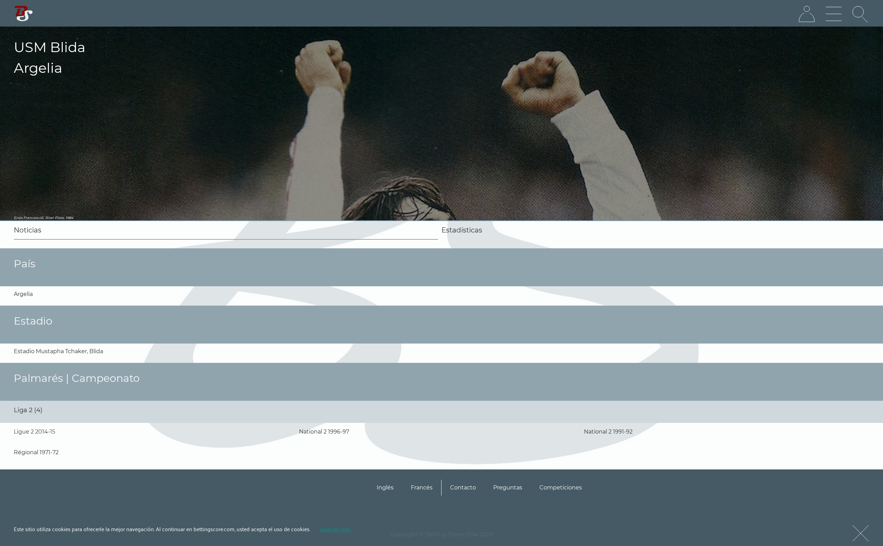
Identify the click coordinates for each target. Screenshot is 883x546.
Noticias (27, 230)
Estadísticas (462, 230)
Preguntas (507, 487)
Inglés (385, 487)
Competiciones (560, 487)
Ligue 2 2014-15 (34, 431)
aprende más (335, 529)
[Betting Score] (23, 13)
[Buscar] (860, 14)
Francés (422, 487)
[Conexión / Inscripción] (806, 14)
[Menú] (833, 14)
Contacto (463, 487)
